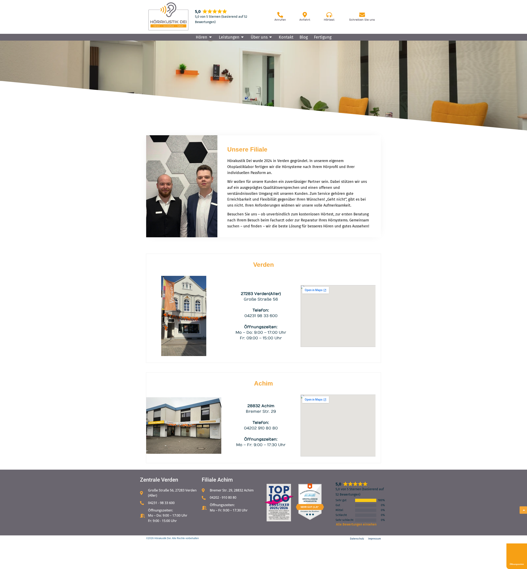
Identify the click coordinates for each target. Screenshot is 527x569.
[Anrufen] (280, 15)
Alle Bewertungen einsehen (356, 524)
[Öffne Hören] (210, 37)
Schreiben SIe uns (362, 19)
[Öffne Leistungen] (242, 37)
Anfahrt (304, 19)
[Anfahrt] (305, 15)
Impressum (374, 538)
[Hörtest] (329, 15)
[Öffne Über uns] (271, 37)
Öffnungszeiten (517, 564)
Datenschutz (357, 538)
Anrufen (280, 19)
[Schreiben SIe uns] (362, 15)
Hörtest (329, 19)
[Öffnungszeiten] (517, 553)
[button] (9, 560)
